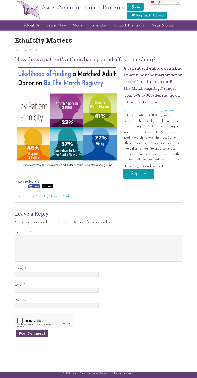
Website (20, 300)
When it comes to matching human (148, 110)
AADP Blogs (41, 196)
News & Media (61, 196)
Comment (23, 232)
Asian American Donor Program (83, 8)
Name (20, 268)
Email (20, 284)
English (158, 2)
